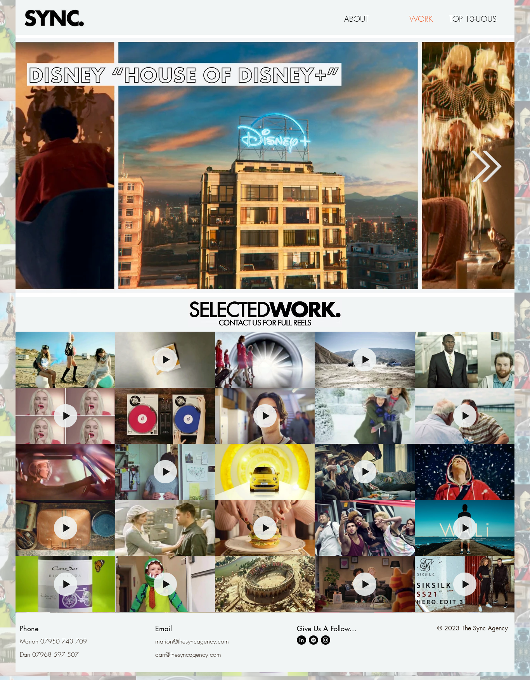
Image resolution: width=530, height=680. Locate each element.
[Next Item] (486, 166)
